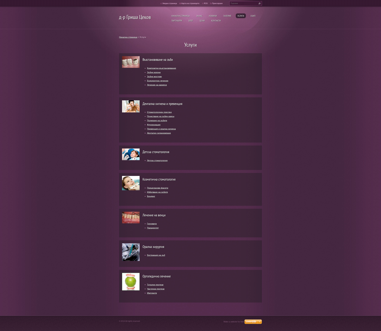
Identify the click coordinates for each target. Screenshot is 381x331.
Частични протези (155, 289)
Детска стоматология (156, 152)
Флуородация (153, 124)
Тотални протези (155, 284)
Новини (213, 15)
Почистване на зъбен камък (160, 116)
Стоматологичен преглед (159, 112)
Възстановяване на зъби (158, 59)
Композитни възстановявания (161, 68)
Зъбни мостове (154, 76)
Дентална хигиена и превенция (162, 103)
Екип (253, 15)
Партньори (176, 20)
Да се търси (259, 3)
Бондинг (151, 196)
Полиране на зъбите (157, 120)
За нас (199, 15)
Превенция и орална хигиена (161, 129)
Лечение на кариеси (157, 85)
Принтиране (217, 3)
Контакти (216, 20)
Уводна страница (169, 3)
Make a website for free (234, 322)
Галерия (227, 15)
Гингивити (152, 223)
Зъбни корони (154, 72)
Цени (202, 20)
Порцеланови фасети (157, 188)
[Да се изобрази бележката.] (131, 62)
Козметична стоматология (159, 179)
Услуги (241, 15)
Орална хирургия (153, 246)
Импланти (152, 293)
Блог (191, 20)
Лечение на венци (154, 215)
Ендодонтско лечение (157, 80)
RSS (206, 3)
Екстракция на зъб (156, 255)
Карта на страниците (190, 3)
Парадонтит (153, 228)
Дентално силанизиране (159, 133)
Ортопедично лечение (157, 276)
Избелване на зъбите (157, 192)
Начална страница (180, 15)
